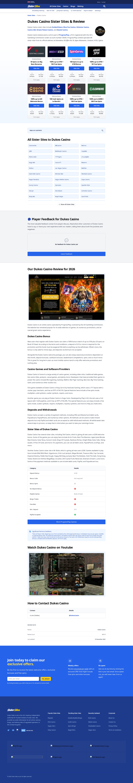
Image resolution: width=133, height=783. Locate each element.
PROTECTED (29, 730)
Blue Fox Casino (69, 27)
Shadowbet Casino (94, 726)
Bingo (73, 6)
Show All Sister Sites (67, 204)
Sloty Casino (52, 730)
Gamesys (98, 10)
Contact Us (112, 722)
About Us (112, 718)
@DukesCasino (74, 615)
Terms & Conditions (115, 730)
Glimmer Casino (82, 27)
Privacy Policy (113, 726)
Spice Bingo (72, 726)
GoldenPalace (57, 27)
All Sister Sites (55, 6)
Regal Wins (71, 730)
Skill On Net (50, 10)
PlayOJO (50, 718)
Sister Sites (31, 15)
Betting (80, 6)
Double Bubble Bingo (75, 718)
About (98, 2)
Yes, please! (46, 679)
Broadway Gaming (38, 10)
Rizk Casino (92, 718)
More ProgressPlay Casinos (66, 522)
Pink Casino (51, 722)
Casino (65, 6)
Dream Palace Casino (45, 30)
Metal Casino (92, 722)
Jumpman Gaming (63, 10)
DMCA (23, 730)
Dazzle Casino (62, 30)
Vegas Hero (51, 726)
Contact (103, 2)
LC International (76, 10)
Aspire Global (88, 10)
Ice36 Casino (72, 722)
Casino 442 (32, 30)
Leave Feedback (66, 254)
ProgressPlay (64, 35)
